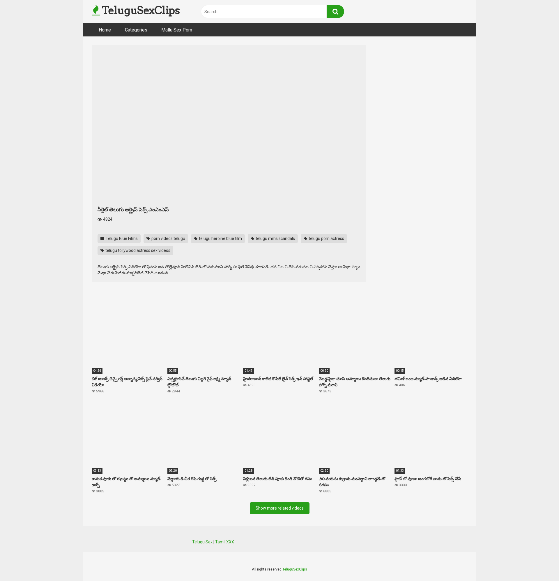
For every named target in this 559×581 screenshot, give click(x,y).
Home (105, 30)
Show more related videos (280, 508)
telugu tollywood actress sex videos (137, 250)
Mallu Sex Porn (176, 30)
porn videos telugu (168, 238)
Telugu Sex (202, 542)
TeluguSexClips (140, 10)
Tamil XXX (224, 542)
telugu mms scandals (275, 238)
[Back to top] (539, 563)
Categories (136, 30)
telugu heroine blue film (220, 238)
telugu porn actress (326, 238)
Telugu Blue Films (121, 238)
